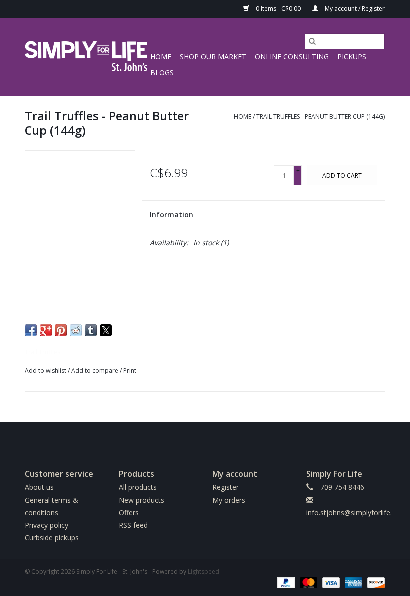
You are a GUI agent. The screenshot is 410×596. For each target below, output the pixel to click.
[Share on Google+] (46, 330)
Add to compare (96, 370)
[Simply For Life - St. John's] (86, 57)
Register (225, 487)
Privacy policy (46, 525)
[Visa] (330, 582)
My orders (229, 500)
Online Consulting (292, 57)
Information (172, 215)
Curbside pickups (52, 537)
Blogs (162, 73)
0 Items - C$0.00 (278, 8)
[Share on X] (106, 330)
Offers (129, 513)
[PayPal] (285, 582)
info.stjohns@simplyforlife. (349, 513)
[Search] (312, 42)
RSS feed (133, 525)
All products (138, 487)
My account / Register (354, 8)
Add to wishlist (46, 370)
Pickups (352, 57)
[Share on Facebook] (31, 330)
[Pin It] (61, 330)
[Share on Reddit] (76, 330)
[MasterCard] (307, 582)
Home (161, 57)
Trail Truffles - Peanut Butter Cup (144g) (320, 116)
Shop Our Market (213, 57)
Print (130, 370)
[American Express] (353, 582)
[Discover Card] (374, 582)
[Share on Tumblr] (91, 330)
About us (39, 487)
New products (141, 500)
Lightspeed (204, 572)
